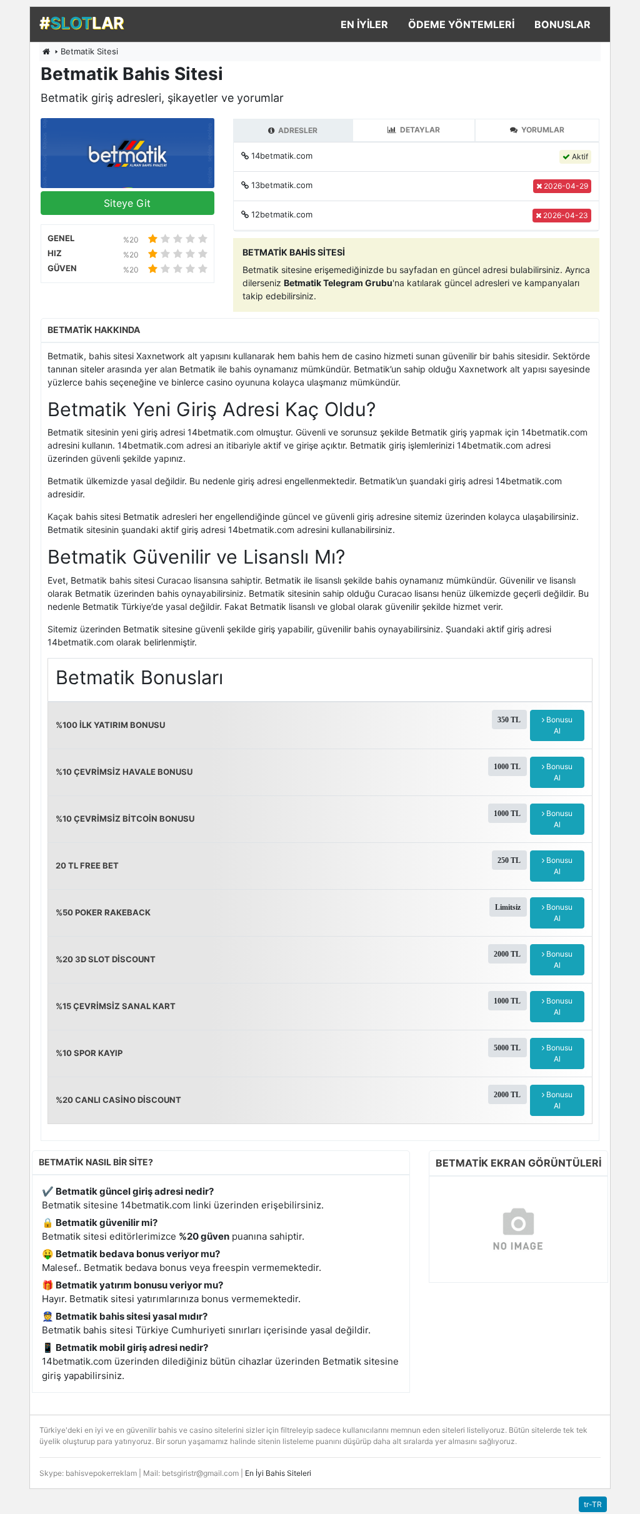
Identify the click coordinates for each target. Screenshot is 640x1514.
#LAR (81, 22)
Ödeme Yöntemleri (461, 24)
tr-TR (593, 1504)
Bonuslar (562, 24)
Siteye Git (127, 203)
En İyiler (364, 24)
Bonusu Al (558, 725)
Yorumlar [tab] (541, 129)
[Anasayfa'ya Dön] (46, 51)
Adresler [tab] (297, 130)
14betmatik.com (281, 156)
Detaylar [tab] (419, 129)
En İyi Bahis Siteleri (278, 1473)
